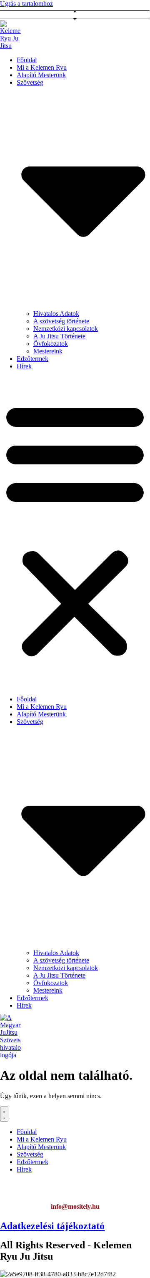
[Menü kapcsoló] (4, 1114)
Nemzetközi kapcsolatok (65, 328)
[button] (75, 529)
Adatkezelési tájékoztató (52, 1225)
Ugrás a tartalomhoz (26, 3)
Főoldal (27, 59)
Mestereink (47, 351)
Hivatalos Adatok (56, 313)
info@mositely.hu (75, 1206)
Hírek (24, 366)
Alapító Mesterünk (41, 74)
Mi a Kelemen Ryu (42, 67)
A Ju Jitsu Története (59, 336)
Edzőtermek (32, 358)
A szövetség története (61, 321)
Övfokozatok (50, 343)
